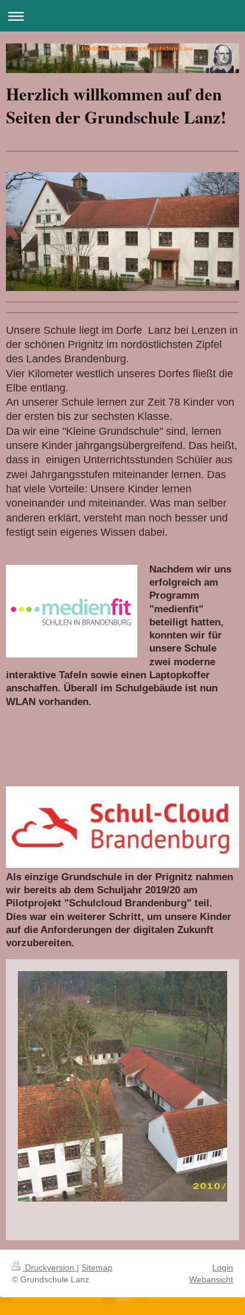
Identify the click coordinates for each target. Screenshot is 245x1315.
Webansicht (211, 1279)
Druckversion (50, 1267)
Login (222, 1267)
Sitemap (96, 1267)
